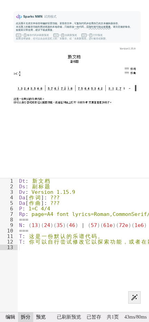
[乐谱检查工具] (134, 297)
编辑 (10, 317)
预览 (41, 317)
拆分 (25, 317)
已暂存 (94, 317)
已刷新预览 (69, 317)
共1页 (113, 317)
